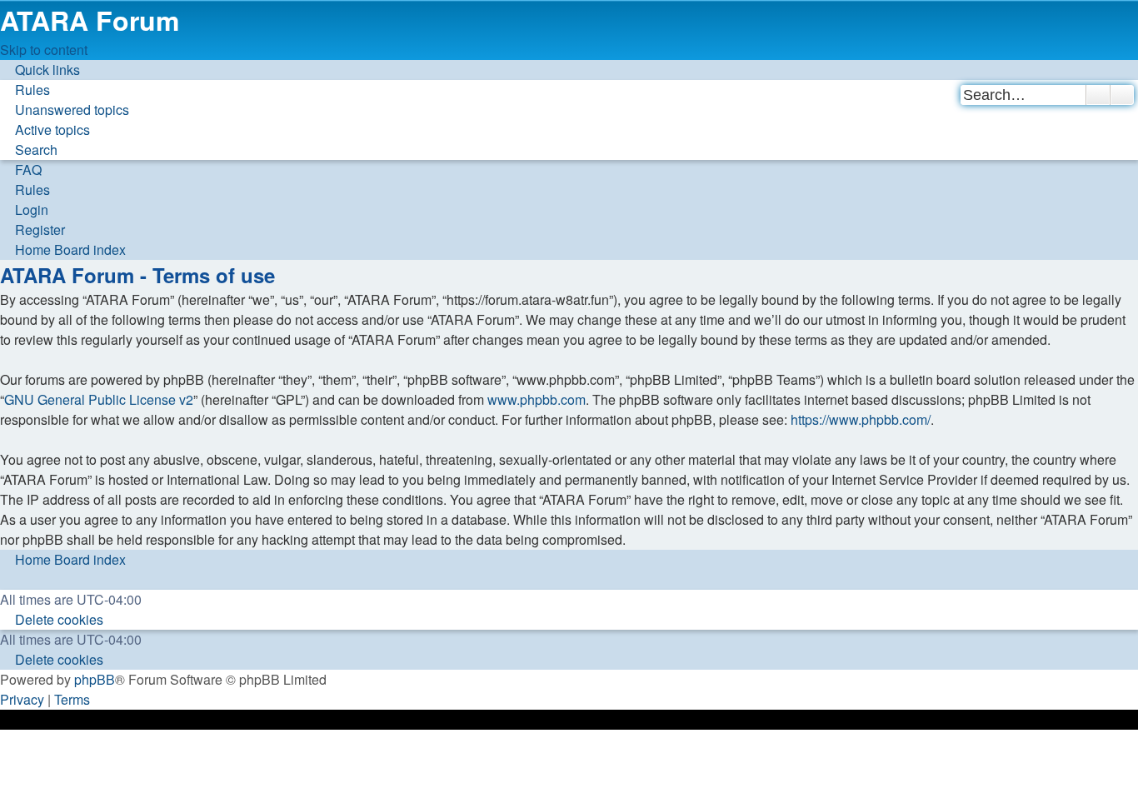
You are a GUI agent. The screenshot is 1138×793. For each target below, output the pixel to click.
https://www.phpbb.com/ (861, 419)
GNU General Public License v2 (98, 399)
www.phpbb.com (536, 399)
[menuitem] (25, 89)
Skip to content (43, 49)
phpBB (94, 679)
